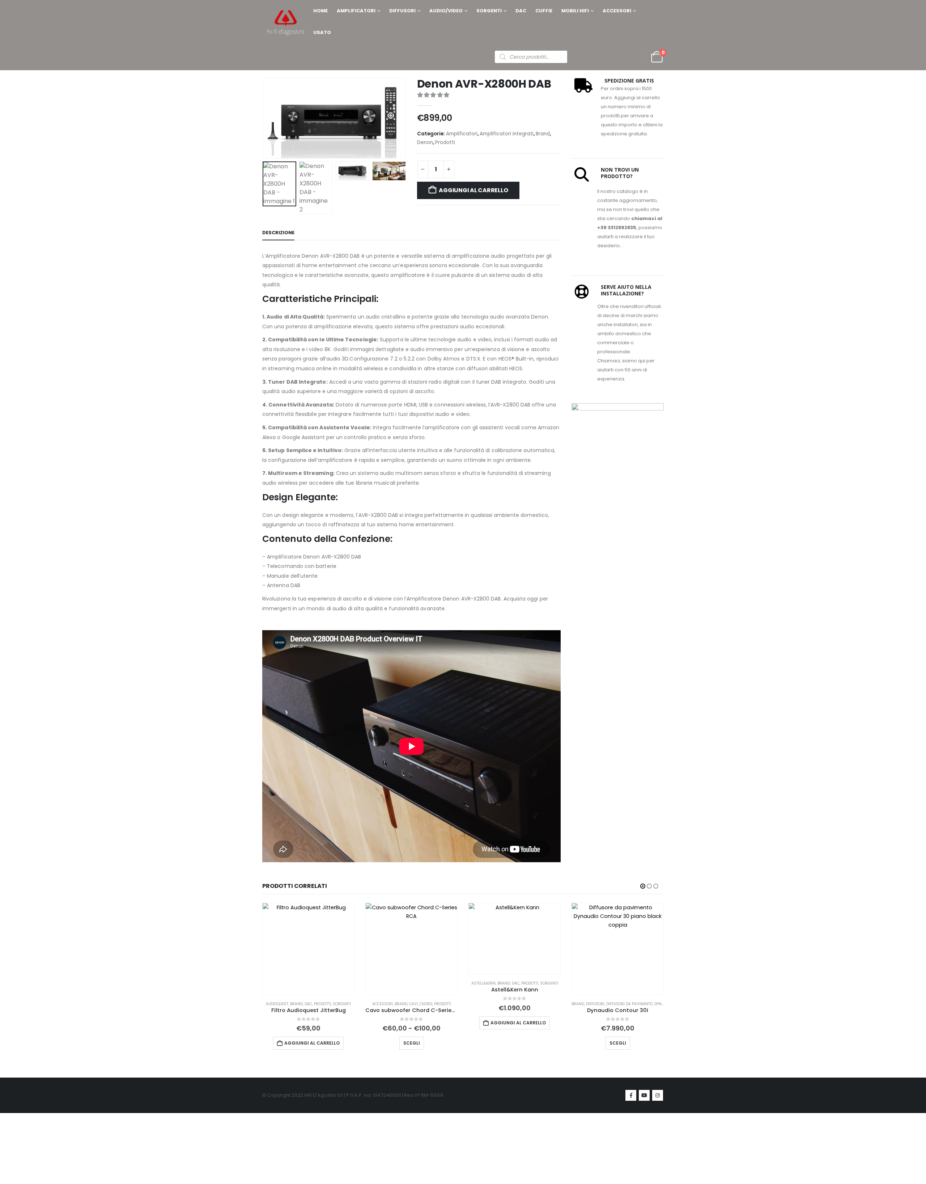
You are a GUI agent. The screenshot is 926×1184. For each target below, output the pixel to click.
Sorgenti (489, 10)
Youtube (644, 1095)
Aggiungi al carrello (473, 190)
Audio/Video (446, 10)
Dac (520, 10)
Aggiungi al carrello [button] (312, 1043)
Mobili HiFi (575, 10)
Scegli (411, 1043)
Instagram (657, 1095)
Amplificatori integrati (507, 133)
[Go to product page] (308, 949)
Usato (322, 32)
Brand (543, 133)
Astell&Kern (483, 983)
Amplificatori (356, 10)
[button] (264, 118)
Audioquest (277, 1004)
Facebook (630, 1095)
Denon (425, 142)
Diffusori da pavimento (629, 1004)
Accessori (617, 10)
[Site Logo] (285, 21)
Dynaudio (663, 1004)
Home (320, 10)
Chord (426, 1004)
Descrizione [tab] (278, 232)
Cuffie (543, 10)
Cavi (413, 1004)
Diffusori (402, 10)
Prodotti (445, 142)
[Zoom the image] (618, 407)
